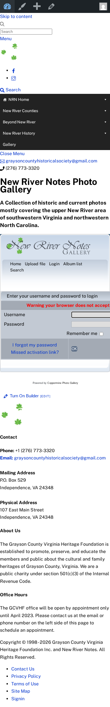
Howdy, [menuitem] (102, 6)
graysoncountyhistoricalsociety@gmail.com (53, 458)
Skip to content (16, 16)
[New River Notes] (42, 58)
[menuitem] (36, 6)
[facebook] (13, 70)
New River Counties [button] (20, 110)
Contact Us (22, 669)
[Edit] (45, 396)
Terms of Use (25, 683)
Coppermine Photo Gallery (62, 383)
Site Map (20, 691)
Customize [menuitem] (22, 6)
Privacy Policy (26, 676)
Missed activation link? (35, 352)
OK (74, 349)
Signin (18, 698)
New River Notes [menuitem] (7, 6)
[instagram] (13, 78)
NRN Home (18, 99)
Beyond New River (19, 122)
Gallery (9, 144)
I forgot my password (34, 345)
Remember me (82, 333)
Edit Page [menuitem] (51, 6)
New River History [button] (19, 133)
